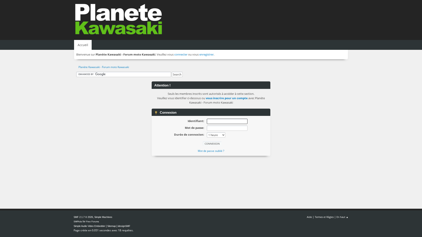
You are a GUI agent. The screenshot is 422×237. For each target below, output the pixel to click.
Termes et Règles (324, 217)
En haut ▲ (342, 217)
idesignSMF (124, 226)
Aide (309, 217)
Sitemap (111, 226)
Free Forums (92, 221)
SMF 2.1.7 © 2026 (83, 217)
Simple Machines (103, 217)
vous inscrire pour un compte (227, 98)
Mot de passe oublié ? (211, 151)
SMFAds (78, 221)
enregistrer (206, 54)
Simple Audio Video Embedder (89, 226)
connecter (180, 54)
